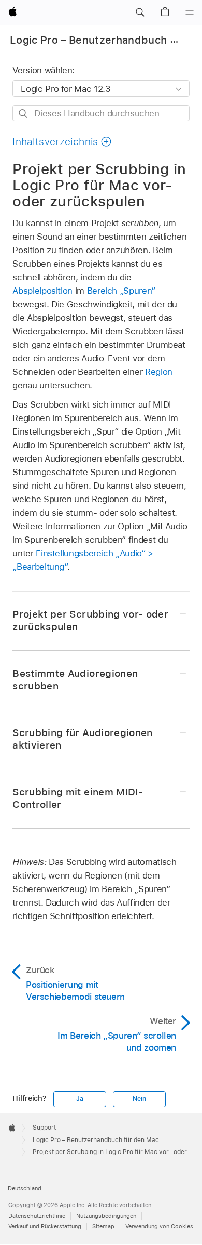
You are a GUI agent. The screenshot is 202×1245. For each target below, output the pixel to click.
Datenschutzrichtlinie (36, 1216)
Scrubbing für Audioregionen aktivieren (82, 739)
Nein (139, 1099)
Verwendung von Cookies (159, 1226)
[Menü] (189, 12)
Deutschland (24, 1188)
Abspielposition (42, 290)
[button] (139, 12)
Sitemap (103, 1226)
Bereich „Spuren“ (121, 290)
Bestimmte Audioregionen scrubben (75, 679)
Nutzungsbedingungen (106, 1216)
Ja (79, 1099)
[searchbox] (100, 113)
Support (44, 1127)
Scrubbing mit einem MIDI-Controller (77, 798)
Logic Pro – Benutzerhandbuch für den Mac (96, 1140)
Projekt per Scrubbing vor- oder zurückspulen (90, 620)
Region (158, 371)
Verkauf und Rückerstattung (44, 1226)
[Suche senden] (23, 113)
